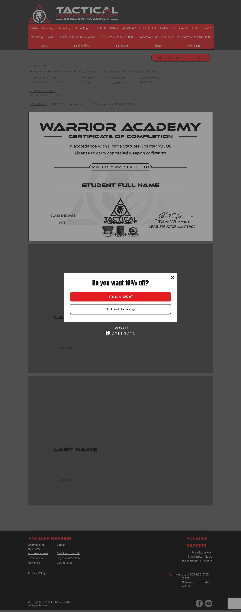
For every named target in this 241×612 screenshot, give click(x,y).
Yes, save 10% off (120, 296)
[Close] (172, 277)
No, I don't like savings (121, 309)
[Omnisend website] (120, 330)
